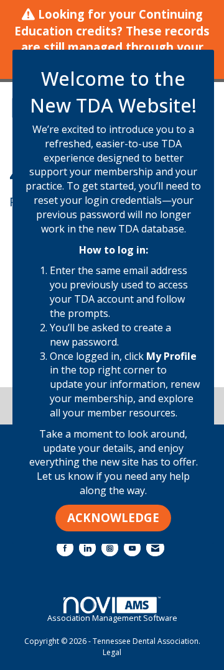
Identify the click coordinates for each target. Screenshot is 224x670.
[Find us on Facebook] (65, 547)
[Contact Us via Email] (155, 547)
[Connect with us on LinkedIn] (87, 547)
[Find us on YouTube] (132, 547)
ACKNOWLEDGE (113, 517)
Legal (112, 652)
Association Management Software (112, 617)
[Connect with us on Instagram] (109, 547)
